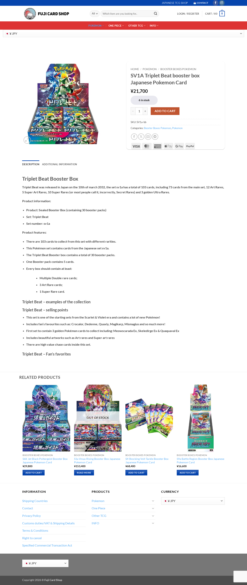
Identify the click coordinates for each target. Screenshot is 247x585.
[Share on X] (141, 136)
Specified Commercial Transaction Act (47, 545)
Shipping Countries (35, 501)
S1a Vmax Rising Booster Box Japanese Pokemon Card (97, 460)
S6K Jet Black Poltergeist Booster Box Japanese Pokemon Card (45, 460)
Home (135, 69)
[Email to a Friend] (148, 136)
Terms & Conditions (35, 530)
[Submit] (155, 13)
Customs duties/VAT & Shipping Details (48, 523)
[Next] (224, 433)
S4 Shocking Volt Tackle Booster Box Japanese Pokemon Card (146, 460)
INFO (153, 25)
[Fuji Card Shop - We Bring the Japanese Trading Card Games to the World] (46, 14)
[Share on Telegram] (155, 136)
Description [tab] (30, 164)
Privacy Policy (31, 515)
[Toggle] (153, 500)
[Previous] (23, 433)
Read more (84, 472)
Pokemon (95, 25)
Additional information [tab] (59, 164)
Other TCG (135, 25)
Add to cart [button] (33, 472)
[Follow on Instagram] (222, 3)
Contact (27, 508)
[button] (215, 13)
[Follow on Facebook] (215, 3)
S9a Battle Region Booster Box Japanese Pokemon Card (200, 460)
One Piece (114, 25)
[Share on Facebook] (134, 136)
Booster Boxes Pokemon (178, 69)
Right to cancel (32, 538)
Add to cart (165, 111)
